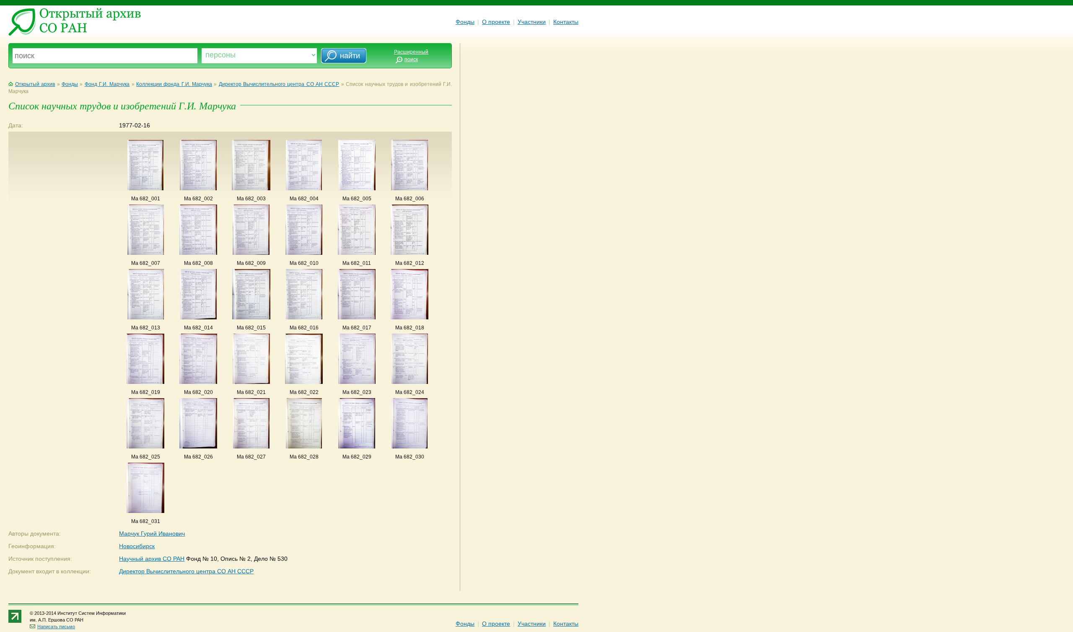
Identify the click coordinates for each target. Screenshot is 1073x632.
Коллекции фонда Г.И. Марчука (174, 84)
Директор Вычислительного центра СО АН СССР (279, 84)
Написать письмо (56, 626)
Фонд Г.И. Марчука (107, 84)
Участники (532, 21)
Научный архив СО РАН (151, 558)
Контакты (565, 21)
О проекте (496, 21)
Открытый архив (35, 84)
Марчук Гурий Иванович (152, 533)
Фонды (465, 21)
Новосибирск (137, 546)
